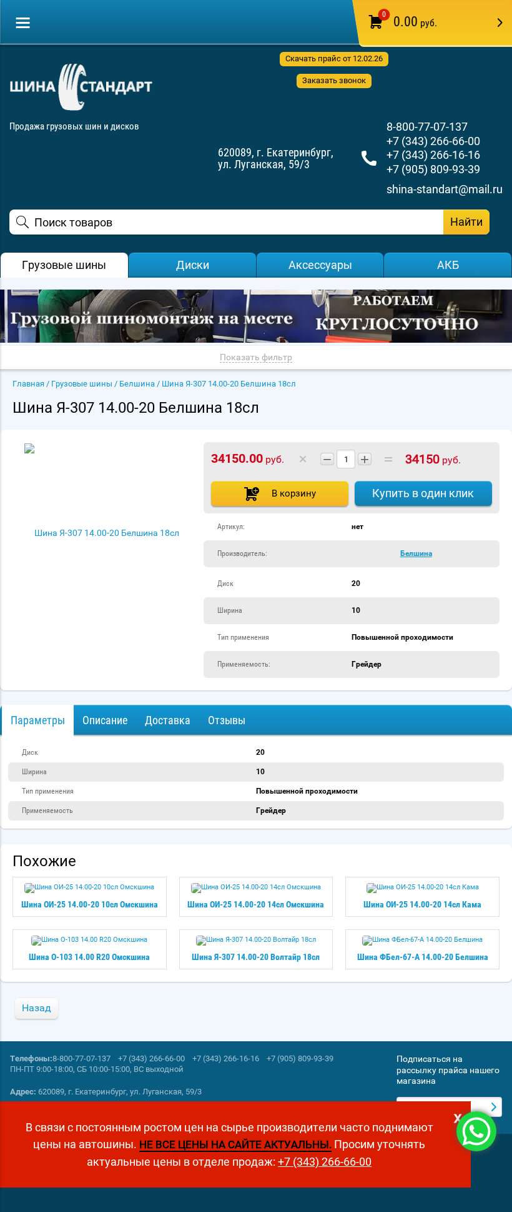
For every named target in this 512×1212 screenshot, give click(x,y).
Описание (104, 720)
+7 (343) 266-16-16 (433, 154)
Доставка (167, 720)
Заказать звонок (334, 80)
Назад (36, 1008)
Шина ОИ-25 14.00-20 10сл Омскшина (89, 904)
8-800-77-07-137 (427, 126)
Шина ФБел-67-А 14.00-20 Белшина (422, 957)
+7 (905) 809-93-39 (433, 169)
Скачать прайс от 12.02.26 (334, 58)
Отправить (495, 1107)
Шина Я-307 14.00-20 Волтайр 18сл (256, 957)
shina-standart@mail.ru (444, 189)
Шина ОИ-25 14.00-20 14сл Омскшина (255, 904)
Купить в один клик (423, 493)
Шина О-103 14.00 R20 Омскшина (89, 957)
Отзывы (226, 720)
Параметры (38, 720)
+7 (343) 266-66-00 (433, 141)
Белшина (416, 553)
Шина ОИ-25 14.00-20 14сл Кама (422, 904)
